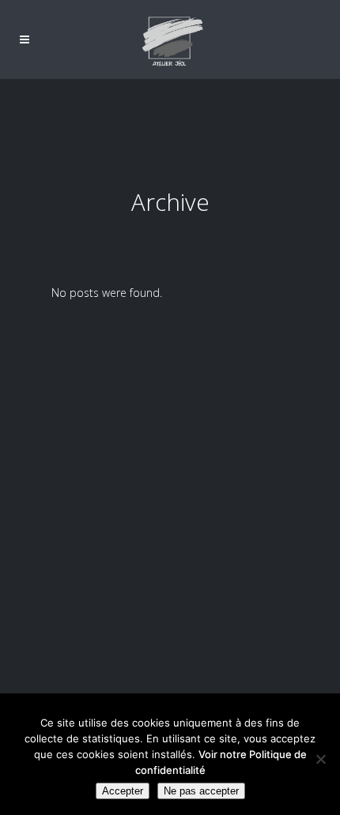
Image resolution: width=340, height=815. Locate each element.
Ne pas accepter (201, 791)
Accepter (122, 791)
